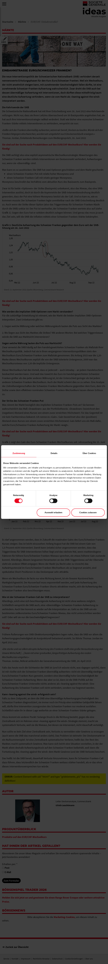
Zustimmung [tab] (19, 453)
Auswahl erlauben (53, 512)
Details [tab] (54, 453)
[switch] (53, 501)
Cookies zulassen (88, 512)
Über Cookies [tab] (89, 453)
